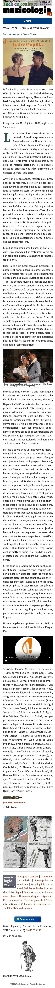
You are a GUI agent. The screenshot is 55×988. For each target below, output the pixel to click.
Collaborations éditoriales (17, 908)
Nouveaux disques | (30, 896)
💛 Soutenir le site (25, 919)
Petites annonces (13, 900)
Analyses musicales (34, 892)
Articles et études (33, 888)
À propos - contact (27, 876)
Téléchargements (33, 900)
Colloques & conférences (35, 904)
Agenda (47, 896)
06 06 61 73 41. (34, 930)
